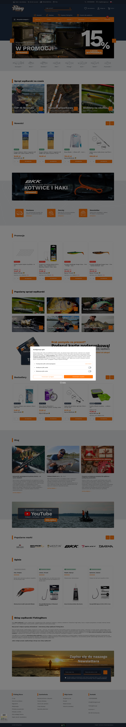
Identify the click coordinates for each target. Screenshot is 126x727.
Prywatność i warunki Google (39, 356)
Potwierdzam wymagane (48, 376)
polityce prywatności (50, 355)
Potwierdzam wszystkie (78, 376)
